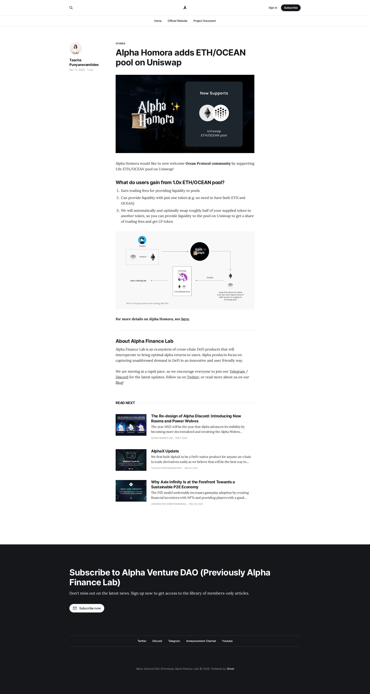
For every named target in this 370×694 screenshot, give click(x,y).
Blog (119, 382)
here (185, 319)
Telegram (237, 371)
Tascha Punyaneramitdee (84, 62)
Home (157, 20)
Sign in (273, 7)
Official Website (178, 20)
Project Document (204, 20)
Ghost (230, 668)
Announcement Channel (201, 641)
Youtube (227, 641)
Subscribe (291, 7)
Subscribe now (90, 608)
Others (120, 43)
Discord (122, 377)
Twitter (193, 377)
